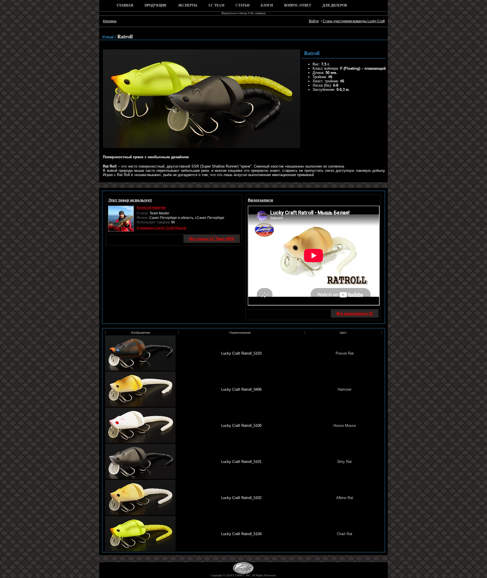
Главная (125, 5)
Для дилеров (334, 5)
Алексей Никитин (151, 208)
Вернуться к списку (234, 13)
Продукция (155, 5)
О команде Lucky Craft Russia (161, 228)
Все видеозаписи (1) (355, 313)
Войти (314, 21)
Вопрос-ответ (297, 5)
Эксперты (187, 5)
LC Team (216, 5)
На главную (258, 13)
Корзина (109, 21)
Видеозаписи (260, 200)
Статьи (242, 5)
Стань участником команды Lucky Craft (354, 21)
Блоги (267, 5)
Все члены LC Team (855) (211, 239)
